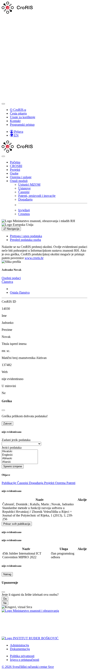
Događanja (25, 199)
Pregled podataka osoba (25, 240)
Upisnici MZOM (29, 184)
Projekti (15, 169)
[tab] (11, 278)
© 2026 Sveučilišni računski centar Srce (28, 666)
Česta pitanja (18, 113)
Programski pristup (22, 124)
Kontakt (15, 121)
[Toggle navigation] (3, 103)
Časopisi (23, 192)
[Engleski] (20, 455)
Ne (5, 603)
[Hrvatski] (20, 451)
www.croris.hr (34, 258)
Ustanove (24, 188)
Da (5, 598)
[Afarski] (20, 462)
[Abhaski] (20, 458)
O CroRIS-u (18, 109)
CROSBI (16, 166)
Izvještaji (24, 210)
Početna (15, 162)
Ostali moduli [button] (19, 181)
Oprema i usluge (20, 177)
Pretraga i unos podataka (26, 236)
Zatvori (7, 423)
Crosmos (24, 214)
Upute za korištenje (22, 117)
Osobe (14, 173)
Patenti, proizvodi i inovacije (36, 195)
